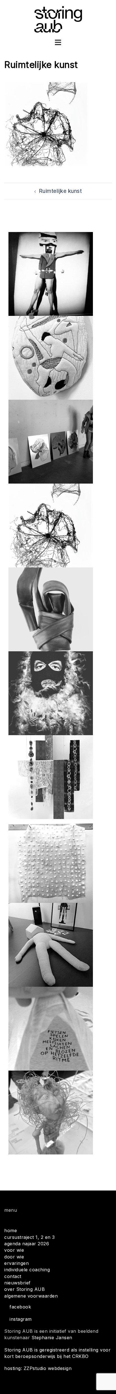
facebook (20, 1307)
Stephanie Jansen (52, 1337)
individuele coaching (27, 1269)
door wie (14, 1257)
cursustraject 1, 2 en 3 (29, 1237)
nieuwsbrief (17, 1283)
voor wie (14, 1250)
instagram (21, 1319)
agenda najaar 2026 (26, 1243)
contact (12, 1276)
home (10, 1230)
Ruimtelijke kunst (60, 191)
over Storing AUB (24, 1289)
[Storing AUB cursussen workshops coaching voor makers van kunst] (58, 19)
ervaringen (16, 1263)
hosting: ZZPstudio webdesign (38, 1368)
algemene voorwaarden (31, 1296)
